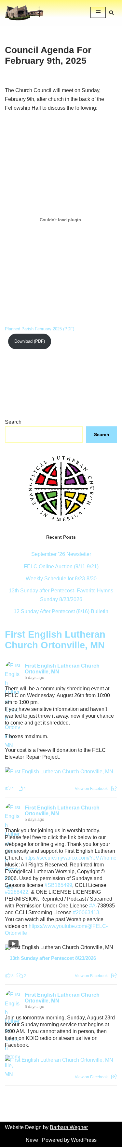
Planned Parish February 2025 (33, 328)
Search (13, 422)
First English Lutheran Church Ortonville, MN (55, 639)
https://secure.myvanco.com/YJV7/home (70, 858)
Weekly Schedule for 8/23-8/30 (61, 578)
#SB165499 (58, 885)
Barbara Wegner (69, 1127)
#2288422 (16, 892)
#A (92, 905)
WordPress (84, 1140)
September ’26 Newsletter (61, 554)
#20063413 (86, 912)
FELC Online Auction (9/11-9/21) (61, 566)
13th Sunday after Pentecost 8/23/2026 (53, 958)
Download (23, 341)
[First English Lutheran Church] (24, 13)
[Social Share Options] (114, 788)
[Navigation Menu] (98, 12)
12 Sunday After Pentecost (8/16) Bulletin (61, 611)
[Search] (111, 12)
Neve (32, 1140)
